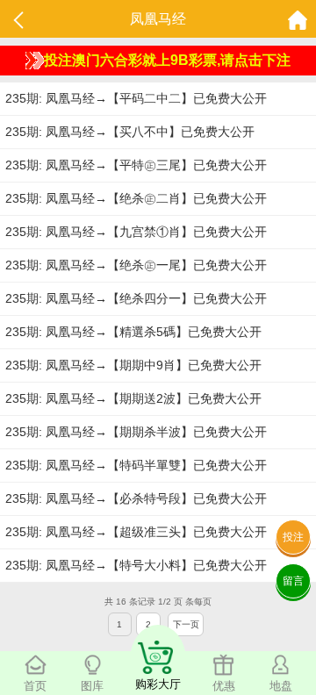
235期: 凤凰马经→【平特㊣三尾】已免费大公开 (136, 165)
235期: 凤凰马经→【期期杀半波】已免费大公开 (136, 432)
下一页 (186, 624)
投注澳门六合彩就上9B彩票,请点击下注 (167, 60)
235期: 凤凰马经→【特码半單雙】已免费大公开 (136, 465)
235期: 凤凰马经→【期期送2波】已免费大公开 (133, 398)
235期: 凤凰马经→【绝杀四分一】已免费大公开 (136, 298)
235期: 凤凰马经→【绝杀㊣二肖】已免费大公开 (136, 198)
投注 (293, 537)
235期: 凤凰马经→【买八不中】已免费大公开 (130, 132)
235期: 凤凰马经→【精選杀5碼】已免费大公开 (133, 332)
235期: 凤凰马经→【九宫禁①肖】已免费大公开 (136, 232)
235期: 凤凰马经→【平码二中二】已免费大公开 (136, 98)
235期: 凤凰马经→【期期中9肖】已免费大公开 (133, 365)
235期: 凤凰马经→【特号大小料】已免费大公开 (136, 565)
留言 (293, 581)
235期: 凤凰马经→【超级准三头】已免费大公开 (136, 532)
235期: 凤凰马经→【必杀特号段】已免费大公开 (136, 498)
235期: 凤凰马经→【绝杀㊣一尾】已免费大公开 (136, 265)
